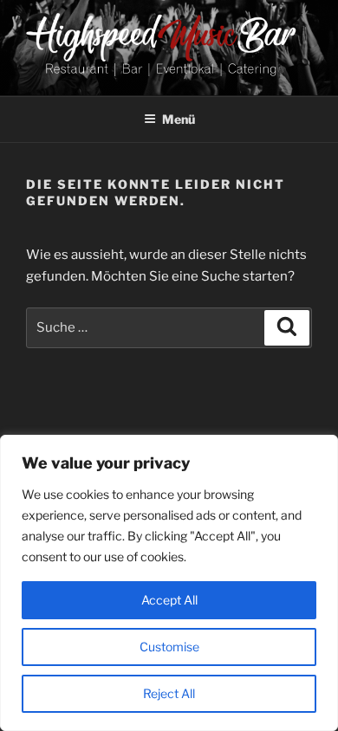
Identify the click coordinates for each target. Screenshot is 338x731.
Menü (178, 119)
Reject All (169, 693)
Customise (169, 646)
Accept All (169, 599)
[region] (169, 583)
